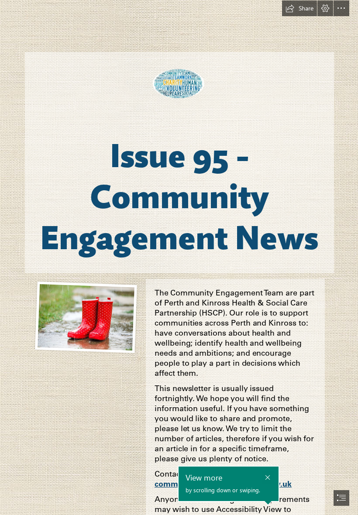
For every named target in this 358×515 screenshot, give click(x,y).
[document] (179, 257)
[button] (299, 8)
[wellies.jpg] (86, 317)
